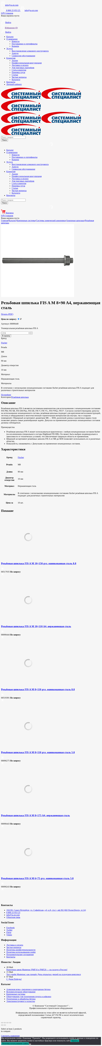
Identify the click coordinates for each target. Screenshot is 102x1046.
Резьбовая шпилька (20, 397)
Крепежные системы (26, 220)
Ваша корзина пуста (10, 16)
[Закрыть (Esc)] (10, 1022)
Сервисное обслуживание (23, 56)
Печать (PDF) (7, 314)
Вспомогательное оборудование (20, 992)
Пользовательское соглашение (20, 954)
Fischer (4, 343)
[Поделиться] (7, 1022)
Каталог (10, 37)
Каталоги (16, 79)
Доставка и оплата (20, 65)
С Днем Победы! (14, 979)
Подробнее (6, 395)
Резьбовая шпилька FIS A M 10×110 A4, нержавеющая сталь (36, 626)
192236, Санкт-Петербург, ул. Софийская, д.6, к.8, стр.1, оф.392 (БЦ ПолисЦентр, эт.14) (46, 910)
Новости (16, 41)
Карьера (15, 46)
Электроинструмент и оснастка (20, 1001)
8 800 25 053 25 (13, 912)
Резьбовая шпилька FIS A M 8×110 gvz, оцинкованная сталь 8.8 (38, 689)
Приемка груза (18, 72)
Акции (15, 60)
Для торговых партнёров (23, 68)
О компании (12, 39)
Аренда (15, 53)
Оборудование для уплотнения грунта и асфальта (28, 996)
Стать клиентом (19, 70)
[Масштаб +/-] (2, 1022)
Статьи (15, 75)
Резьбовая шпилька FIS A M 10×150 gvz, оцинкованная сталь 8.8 (38, 563)
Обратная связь (13, 917)
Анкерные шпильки (75, 220)
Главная (4, 220)
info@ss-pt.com (11, 5)
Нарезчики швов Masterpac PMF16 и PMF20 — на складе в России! (36, 969)
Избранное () (11, 28)
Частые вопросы (19, 77)
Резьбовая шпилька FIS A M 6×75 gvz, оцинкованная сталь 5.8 (37, 878)
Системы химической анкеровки (51, 220)
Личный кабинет (14, 84)
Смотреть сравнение (10, 1036)
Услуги (9, 48)
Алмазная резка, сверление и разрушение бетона (28, 989)
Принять (74, 1041)
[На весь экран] (5, 1022)
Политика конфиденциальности (20, 950)
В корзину (6, 336)
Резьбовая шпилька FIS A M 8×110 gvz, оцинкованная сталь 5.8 (38, 752)
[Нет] (30, 1044)
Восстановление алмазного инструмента (30, 51)
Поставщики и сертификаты (24, 44)
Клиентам (10, 58)
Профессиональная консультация (27, 63)
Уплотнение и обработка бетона (20, 999)
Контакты (10, 82)
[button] (2, 569)
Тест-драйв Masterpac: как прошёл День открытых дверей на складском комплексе (43, 974)
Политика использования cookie (21, 952)
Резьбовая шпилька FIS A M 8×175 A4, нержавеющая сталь (35, 815)
